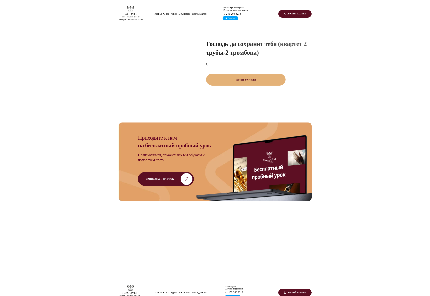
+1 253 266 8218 (232, 13)
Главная (158, 14)
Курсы (174, 14)
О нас (166, 14)
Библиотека (184, 14)
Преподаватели (199, 14)
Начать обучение (246, 79)
